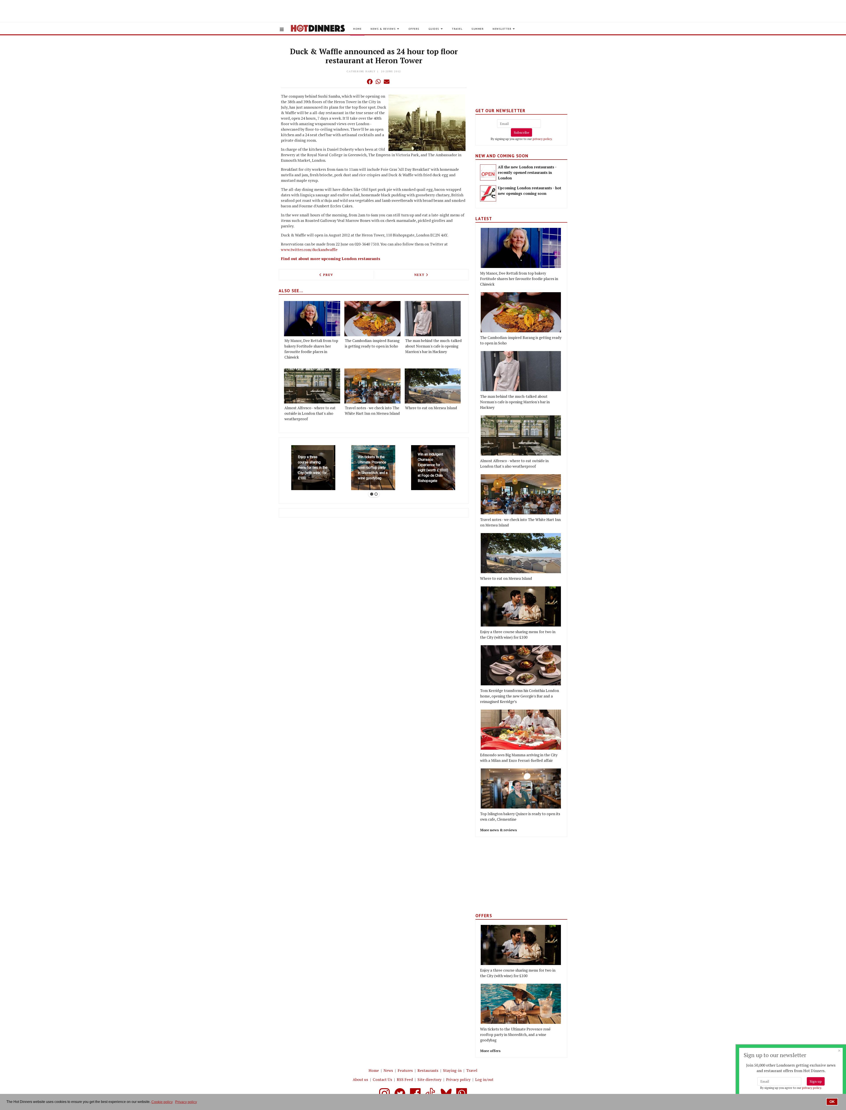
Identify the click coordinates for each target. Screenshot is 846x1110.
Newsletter (502, 28)
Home (357, 28)
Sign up (816, 1081)
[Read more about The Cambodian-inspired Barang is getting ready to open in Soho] (372, 318)
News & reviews (383, 28)
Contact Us (382, 1079)
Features (405, 1070)
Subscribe (521, 132)
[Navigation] (282, 29)
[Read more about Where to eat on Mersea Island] (433, 386)
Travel (457, 28)
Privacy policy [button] (186, 1102)
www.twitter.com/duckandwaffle (309, 249)
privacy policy (542, 139)
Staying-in (452, 1070)
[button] (361, 81)
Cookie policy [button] (162, 1102)
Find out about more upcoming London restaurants (330, 258)
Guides (434, 28)
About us (360, 1079)
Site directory (429, 1079)
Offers (413, 28)
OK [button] (832, 1102)
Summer (477, 28)
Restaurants (427, 1070)
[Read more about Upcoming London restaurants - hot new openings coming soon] (488, 193)
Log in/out (484, 1079)
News (388, 1070)
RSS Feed (405, 1079)
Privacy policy (458, 1079)
